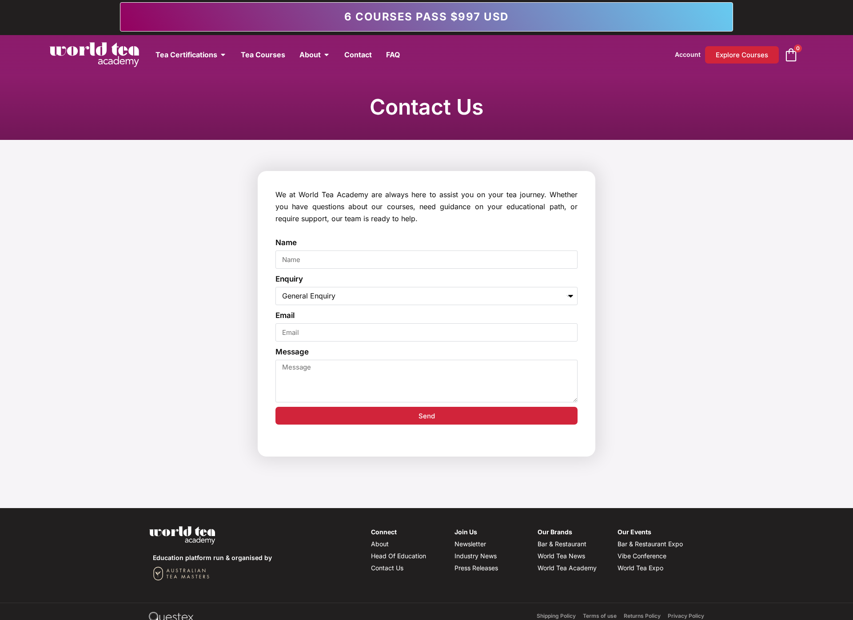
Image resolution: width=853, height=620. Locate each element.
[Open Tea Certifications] (223, 54)
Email (285, 315)
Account (688, 54)
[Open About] (326, 54)
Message (292, 351)
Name (286, 242)
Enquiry (289, 278)
